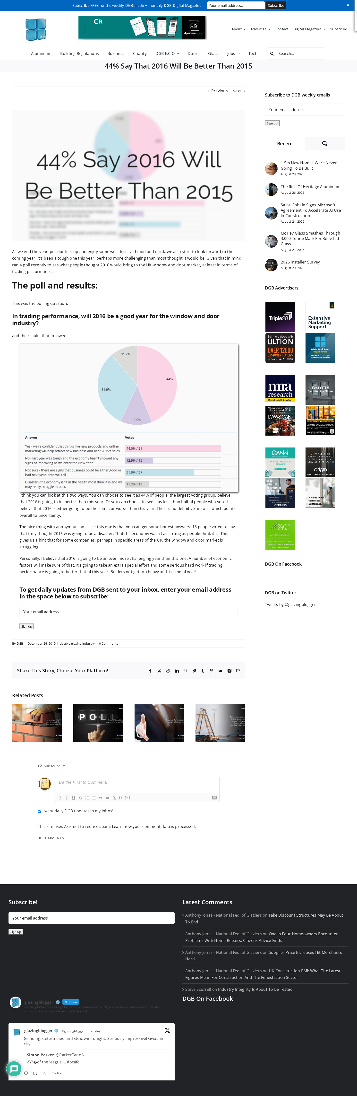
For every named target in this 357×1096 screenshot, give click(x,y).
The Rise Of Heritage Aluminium (310, 186)
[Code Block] (107, 798)
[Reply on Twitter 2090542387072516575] (27, 1074)
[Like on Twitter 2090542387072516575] (46, 1074)
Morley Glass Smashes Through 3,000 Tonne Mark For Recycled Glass (310, 238)
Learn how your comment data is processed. (154, 826)
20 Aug (96, 1031)
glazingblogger (38, 1030)
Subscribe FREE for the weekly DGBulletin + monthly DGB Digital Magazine (137, 5)
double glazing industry (77, 643)
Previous (219, 91)
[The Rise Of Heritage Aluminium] (271, 186)
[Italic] (66, 798)
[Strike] (80, 798)
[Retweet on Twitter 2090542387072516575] (36, 1074)
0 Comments (108, 643)
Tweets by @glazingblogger (290, 604)
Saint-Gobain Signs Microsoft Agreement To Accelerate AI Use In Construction (311, 210)
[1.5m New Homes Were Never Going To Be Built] (271, 165)
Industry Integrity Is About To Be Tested (255, 989)
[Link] (114, 798)
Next (236, 91)
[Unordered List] (94, 798)
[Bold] (60, 798)
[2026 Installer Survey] (271, 261)
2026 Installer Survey (300, 262)
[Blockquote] (100, 798)
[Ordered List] (87, 798)
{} (120, 797)
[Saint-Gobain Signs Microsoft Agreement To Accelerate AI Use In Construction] (271, 210)
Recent (285, 143)
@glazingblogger (73, 1031)
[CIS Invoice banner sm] (142, 17)
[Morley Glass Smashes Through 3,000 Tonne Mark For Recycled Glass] (271, 238)
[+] (127, 797)
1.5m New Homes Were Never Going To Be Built (309, 165)
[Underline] (73, 798)
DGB (20, 643)
